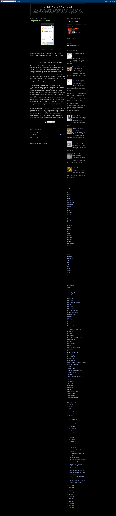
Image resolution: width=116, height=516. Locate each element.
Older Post (62, 134)
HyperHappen (70, 324)
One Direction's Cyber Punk (78, 66)
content (69, 206)
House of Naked (71, 322)
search (69, 251)
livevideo (69, 225)
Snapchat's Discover (75, 457)
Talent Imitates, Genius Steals (74, 370)
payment (69, 239)
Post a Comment (34, 132)
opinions (69, 233)
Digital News (70, 306)
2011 (70, 492)
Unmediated (70, 385)
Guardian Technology (72, 312)
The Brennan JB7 (76, 153)
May (71, 435)
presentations (70, 243)
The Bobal (69, 379)
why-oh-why (70, 278)
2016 (70, 415)
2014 (70, 485)
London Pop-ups (71, 335)
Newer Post (33, 134)
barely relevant (71, 192)
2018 (70, 411)
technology (47, 123)
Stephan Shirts (71, 368)
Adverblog (69, 291)
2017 (70, 413)
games (69, 218)
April (71, 437)
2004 (70, 507)
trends (68, 262)
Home (47, 134)
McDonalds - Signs (74, 462)
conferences (70, 204)
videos (69, 270)
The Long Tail (70, 381)
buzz (68, 198)
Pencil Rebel (75, 167)
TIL (68, 260)
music (68, 231)
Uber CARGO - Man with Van (77, 470)
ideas (68, 223)
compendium (70, 202)
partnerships (70, 237)
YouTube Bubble (71, 393)
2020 (70, 406)
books (68, 196)
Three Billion (70, 383)
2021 (70, 404)
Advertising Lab (71, 293)
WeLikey (69, 389)
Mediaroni (69, 345)
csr (68, 208)
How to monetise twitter (72, 103)
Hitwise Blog (70, 320)
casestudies (70, 200)
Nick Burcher (70, 351)
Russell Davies (71, 360)
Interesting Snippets (72, 325)
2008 (70, 499)
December (73, 419)
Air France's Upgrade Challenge (78, 459)
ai (67, 187)
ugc (68, 266)
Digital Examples (58, 7)
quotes (69, 245)
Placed (48, 117)
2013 (70, 488)
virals (68, 272)
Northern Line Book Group (73, 353)
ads (68, 185)
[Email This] (48, 122)
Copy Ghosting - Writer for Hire (74, 302)
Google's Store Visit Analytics (77, 480)
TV (68, 264)
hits (68, 222)
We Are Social (70, 387)
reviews (69, 249)
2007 (70, 501)
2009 (70, 496)
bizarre (69, 194)
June (71, 432)
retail (42, 123)
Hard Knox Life (71, 314)
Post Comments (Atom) (42, 137)
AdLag (68, 287)
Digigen (69, 304)
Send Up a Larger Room (73, 364)
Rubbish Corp (70, 358)
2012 (70, 490)
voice (68, 274)
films (68, 216)
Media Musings (71, 343)
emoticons (69, 214)
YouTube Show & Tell (72, 397)
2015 (70, 417)
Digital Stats (70, 308)
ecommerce (70, 212)
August (72, 428)
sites (68, 254)
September (73, 426)
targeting (69, 256)
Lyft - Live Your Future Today (74, 337)
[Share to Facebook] (53, 122)
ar (67, 191)
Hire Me (69, 318)
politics (69, 241)
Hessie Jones (70, 316)
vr (67, 276)
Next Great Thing (71, 349)
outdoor (69, 235)
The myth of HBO (76, 115)
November (73, 421)
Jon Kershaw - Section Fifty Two (75, 329)
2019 (70, 408)
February (72, 441)
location (37, 123)
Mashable (69, 341)
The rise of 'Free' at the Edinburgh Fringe (76, 93)
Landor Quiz (70, 331)
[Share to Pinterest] (54, 122)
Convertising (70, 300)
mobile (69, 229)
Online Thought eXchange (73, 355)
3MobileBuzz (70, 285)
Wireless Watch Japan (72, 391)
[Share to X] (51, 122)
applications (70, 189)
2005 (70, 505)
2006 (70, 503)
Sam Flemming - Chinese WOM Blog (76, 362)
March (72, 439)
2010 (70, 494)
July (71, 430)
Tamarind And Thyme (72, 372)
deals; (68, 210)
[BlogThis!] (49, 122)
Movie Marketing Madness (73, 347)
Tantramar (69, 374)
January (72, 444)
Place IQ (41, 117)
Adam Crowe (70, 289)
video (68, 268)
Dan (78, 28)
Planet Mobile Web (72, 356)
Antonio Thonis (71, 295)
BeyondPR (70, 298)
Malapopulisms (71, 339)
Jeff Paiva (69, 327)
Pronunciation (73, 468)
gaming (69, 220)
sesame (69, 252)
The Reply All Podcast (75, 482)
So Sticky (69, 366)
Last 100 (69, 333)
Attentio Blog (70, 296)
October (72, 424)
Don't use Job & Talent (72, 310)
